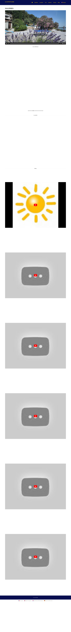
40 (58, 160)
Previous (4, 66)
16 (29, 160)
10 (22, 160)
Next (67, 66)
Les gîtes (41, 2)
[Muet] (62, 43)
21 (35, 160)
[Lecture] (6, 43)
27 (42, 160)
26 (41, 160)
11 (40, 84)
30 (46, 160)
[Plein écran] (64, 43)
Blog (59, 2)
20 (34, 160)
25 (40, 160)
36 (53, 160)
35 (52, 160)
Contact (54, 2)
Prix (46, 2)
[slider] (34, 43)
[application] (35, 27)
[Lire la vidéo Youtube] (35, 233)
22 (36, 160)
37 (54, 160)
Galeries (49, 2)
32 (48, 160)
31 (47, 160)
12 (41, 84)
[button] (35, 27)
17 (30, 160)
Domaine (36, 2)
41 (59, 160)
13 (42, 84)
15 (28, 160)
